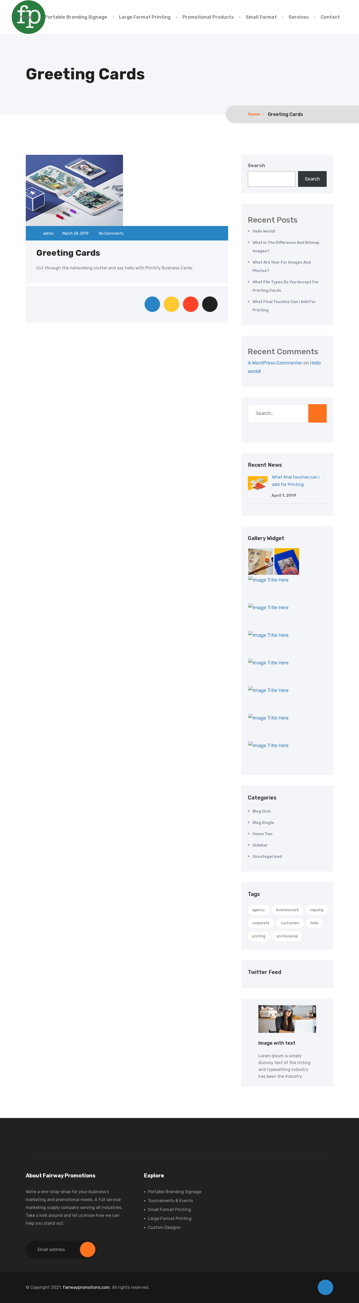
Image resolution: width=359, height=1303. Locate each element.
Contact (330, 17)
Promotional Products (208, 17)
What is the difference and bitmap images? (286, 246)
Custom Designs (164, 1227)
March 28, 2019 (76, 233)
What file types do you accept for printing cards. (286, 286)
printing (258, 936)
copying (316, 910)
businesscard (287, 910)
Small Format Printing (169, 1209)
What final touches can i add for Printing (284, 305)
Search (256, 165)
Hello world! (264, 231)
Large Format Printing (145, 17)
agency (258, 910)
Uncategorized (267, 856)
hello (315, 923)
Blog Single (263, 822)
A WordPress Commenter (275, 363)
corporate (260, 923)
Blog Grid (261, 811)
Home (26, 17)
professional (287, 936)
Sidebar (260, 845)
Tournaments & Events (170, 1200)
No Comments (111, 233)
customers (290, 923)
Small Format (261, 17)
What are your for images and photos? (282, 266)
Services (299, 17)
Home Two (263, 834)
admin (48, 233)
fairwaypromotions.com (86, 1287)
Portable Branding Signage (76, 17)
